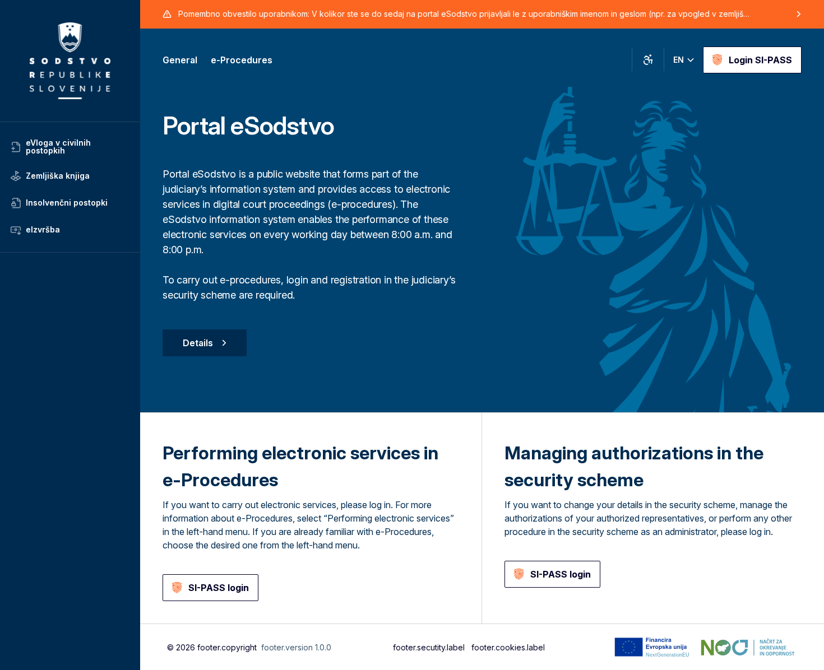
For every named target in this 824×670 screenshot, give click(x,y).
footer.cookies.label (508, 647)
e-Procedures (241, 60)
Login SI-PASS (760, 60)
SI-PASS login (218, 587)
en (678, 59)
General (180, 60)
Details (198, 342)
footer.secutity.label (429, 647)
